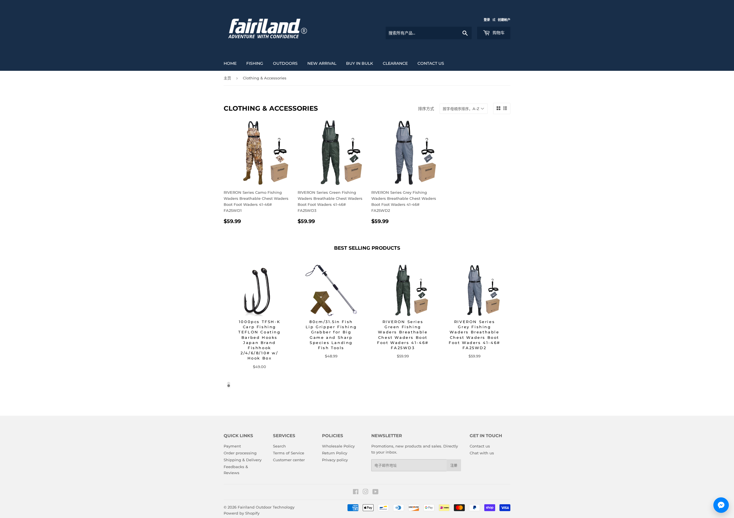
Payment (232, 446)
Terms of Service (288, 453)
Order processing (240, 453)
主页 (227, 78)
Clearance (395, 63)
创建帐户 (504, 20)
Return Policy (334, 453)
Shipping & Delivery (242, 460)
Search (279, 446)
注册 (453, 465)
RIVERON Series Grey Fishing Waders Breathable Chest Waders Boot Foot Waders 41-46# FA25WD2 (474, 334)
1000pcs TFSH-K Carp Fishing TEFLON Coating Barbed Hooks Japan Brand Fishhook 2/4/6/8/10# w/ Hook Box (259, 339)
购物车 (498, 32)
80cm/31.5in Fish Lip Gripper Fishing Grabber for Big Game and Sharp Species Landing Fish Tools (331, 334)
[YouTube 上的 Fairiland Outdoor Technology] (375, 492)
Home (230, 63)
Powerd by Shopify (241, 513)
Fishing (254, 63)
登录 (487, 20)
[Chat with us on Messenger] (721, 505)
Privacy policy (335, 460)
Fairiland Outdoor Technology (266, 507)
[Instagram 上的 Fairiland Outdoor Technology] (365, 492)
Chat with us (482, 453)
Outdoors (285, 63)
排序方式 (426, 108)
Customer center (289, 460)
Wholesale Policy (338, 446)
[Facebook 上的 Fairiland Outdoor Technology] (356, 492)
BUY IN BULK (359, 63)
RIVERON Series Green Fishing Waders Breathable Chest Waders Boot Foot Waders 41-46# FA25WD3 (403, 334)
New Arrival (321, 63)
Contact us (430, 63)
